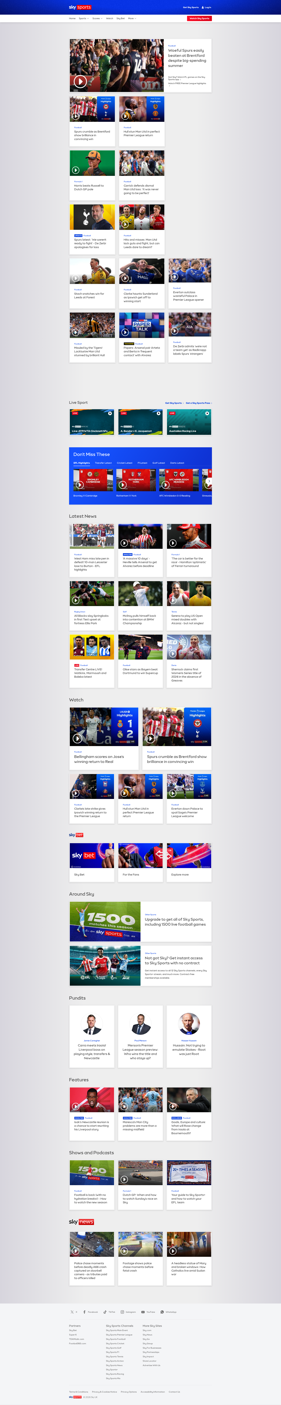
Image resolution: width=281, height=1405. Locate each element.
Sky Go (146, 1339)
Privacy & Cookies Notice (104, 1392)
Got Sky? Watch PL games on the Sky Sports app (186, 78)
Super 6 (73, 1335)
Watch (109, 18)
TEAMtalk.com (76, 1339)
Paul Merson (140, 1041)
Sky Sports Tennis (114, 1356)
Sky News (147, 1335)
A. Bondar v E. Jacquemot (136, 431)
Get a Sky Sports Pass (198, 403)
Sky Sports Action (115, 1361)
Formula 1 (78, 181)
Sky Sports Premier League (119, 1335)
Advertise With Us (151, 1365)
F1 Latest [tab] (143, 463)
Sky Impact (148, 1356)
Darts (174, 665)
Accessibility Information (153, 1392)
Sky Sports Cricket (115, 1343)
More (131, 18)
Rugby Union (79, 612)
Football (172, 46)
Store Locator (149, 1361)
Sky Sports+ (112, 1370)
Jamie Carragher (92, 1041)
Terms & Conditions (78, 1392)
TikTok (112, 1312)
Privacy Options (129, 1392)
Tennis (174, 612)
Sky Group (148, 1343)
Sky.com (147, 1330)
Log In (208, 7)
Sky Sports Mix (113, 1378)
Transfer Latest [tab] (103, 463)
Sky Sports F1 (112, 1352)
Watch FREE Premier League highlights (187, 83)
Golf (125, 612)
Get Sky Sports (191, 7)
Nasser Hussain (189, 1041)
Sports (82, 18)
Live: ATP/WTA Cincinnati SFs (90, 431)
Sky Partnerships (151, 1352)
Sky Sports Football (115, 1339)
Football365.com (77, 1343)
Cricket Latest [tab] (125, 463)
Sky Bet (120, 18)
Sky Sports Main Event (117, 1330)
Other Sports (150, 915)
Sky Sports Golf (113, 1348)
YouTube (151, 1312)
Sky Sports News (114, 1365)
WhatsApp (171, 1312)
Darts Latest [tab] (177, 463)
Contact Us (174, 1392)
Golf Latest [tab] (159, 463)
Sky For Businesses (152, 1348)
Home (72, 18)
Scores (96, 18)
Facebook (93, 1312)
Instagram (131, 1312)
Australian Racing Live (182, 431)
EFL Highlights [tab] (82, 463)
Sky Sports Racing (115, 1374)
